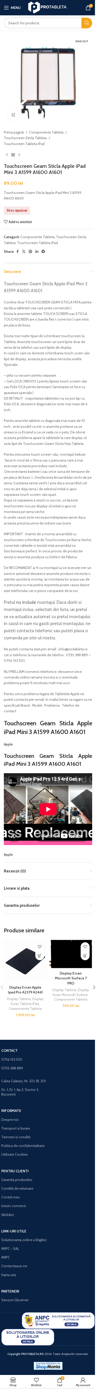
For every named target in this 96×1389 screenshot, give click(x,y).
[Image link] (58, 1320)
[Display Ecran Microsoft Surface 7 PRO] (70, 954)
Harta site (8, 1275)
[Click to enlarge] (13, 115)
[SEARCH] (86, 23)
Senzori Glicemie (14, 1300)
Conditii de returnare (17, 1188)
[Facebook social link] (17, 251)
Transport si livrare (15, 1128)
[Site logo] (48, 7)
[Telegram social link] (43, 251)
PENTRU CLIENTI (15, 1171)
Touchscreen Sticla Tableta (25, 138)
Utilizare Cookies (14, 1154)
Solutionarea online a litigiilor (24, 1240)
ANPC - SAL (10, 1248)
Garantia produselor (16, 1179)
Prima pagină (14, 132)
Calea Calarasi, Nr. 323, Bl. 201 (23, 1081)
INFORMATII (11, 1110)
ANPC (5, 1257)
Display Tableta (19, 999)
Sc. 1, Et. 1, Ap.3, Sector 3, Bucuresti (20, 1092)
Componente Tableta (46, 132)
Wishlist (7, 1214)
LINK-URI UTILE (13, 1231)
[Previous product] (7, 155)
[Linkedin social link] (37, 251)
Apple (8, 744)
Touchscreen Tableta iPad (24, 143)
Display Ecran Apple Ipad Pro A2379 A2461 (25, 990)
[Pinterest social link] (30, 251)
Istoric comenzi (13, 1206)
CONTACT (9, 1050)
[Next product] (19, 155)
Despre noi (10, 1119)
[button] (39, 955)
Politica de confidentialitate (23, 1145)
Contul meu (10, 1197)
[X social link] (23, 251)
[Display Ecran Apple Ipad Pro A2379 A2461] (25, 961)
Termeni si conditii (15, 1137)
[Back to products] (13, 155)
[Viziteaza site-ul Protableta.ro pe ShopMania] (48, 1365)
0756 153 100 (11, 1059)
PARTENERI (10, 1291)
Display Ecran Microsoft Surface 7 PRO (71, 978)
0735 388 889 (12, 1068)
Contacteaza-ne (14, 1266)
